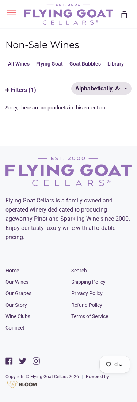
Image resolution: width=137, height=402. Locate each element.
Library (115, 64)
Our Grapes (18, 293)
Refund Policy (86, 305)
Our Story (16, 305)
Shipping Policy (88, 282)
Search (79, 270)
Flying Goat (49, 64)
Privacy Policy (87, 293)
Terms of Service (89, 316)
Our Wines (16, 282)
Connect (14, 328)
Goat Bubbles (85, 64)
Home (12, 270)
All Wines (19, 64)
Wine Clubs (17, 316)
